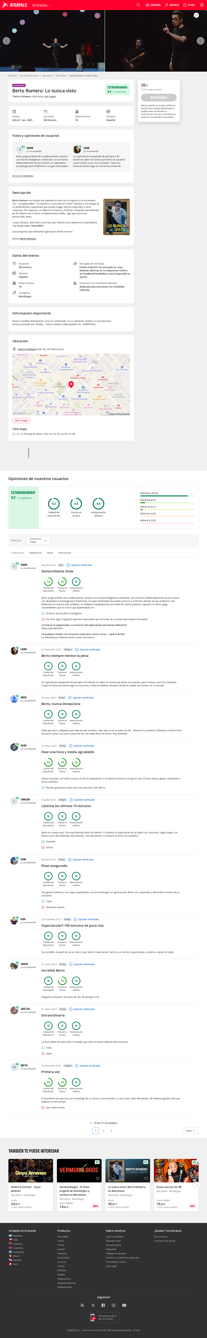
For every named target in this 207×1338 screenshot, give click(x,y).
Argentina (17, 1236)
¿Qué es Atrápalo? (115, 1236)
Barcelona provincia (29, 75)
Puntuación (64, 552)
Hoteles (61, 1249)
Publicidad (111, 1249)
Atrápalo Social (113, 1241)
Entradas (12, 75)
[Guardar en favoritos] (196, 15)
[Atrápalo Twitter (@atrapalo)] (93, 1305)
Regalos (61, 1274)
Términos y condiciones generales (123, 1257)
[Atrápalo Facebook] (103, 1305)
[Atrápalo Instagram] (114, 1305)
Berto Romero (28, 238)
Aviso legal (111, 1266)
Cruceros (61, 1262)
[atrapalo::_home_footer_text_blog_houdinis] (83, 1305)
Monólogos (61, 75)
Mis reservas (160, 1236)
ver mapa (50, 96)
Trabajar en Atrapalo (116, 1253)
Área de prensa (113, 1245)
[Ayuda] (189, 5)
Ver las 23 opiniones (22, 175)
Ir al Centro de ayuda (164, 1241)
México (16, 1256)
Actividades (63, 1236)
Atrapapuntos (64, 1279)
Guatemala (18, 1252)
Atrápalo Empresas (66, 1283)
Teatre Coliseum (26, 349)
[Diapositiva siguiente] (197, 1185)
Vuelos (60, 1241)
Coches (61, 1266)
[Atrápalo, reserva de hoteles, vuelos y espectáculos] (15, 5)
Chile (15, 1240)
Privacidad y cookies (116, 1262)
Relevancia (36, 552)
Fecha (50, 552)
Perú (15, 1264)
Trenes (60, 1245)
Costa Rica (18, 1248)
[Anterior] (6, 41)
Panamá (17, 1260)
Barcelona (47, 75)
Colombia (17, 1244)
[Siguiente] (200, 41)
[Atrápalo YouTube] (124, 1305)
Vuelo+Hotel (63, 1257)
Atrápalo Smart (64, 1287)
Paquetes (62, 1253)
